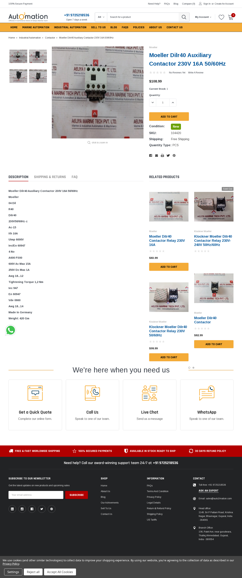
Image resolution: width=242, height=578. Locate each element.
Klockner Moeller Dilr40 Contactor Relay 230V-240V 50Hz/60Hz (213, 241)
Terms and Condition (157, 491)
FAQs (167, 4)
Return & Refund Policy (159, 508)
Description (18, 177)
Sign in (207, 4)
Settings (13, 572)
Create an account (224, 4)
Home (104, 485)
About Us (105, 491)
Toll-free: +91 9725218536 (212, 485)
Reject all (33, 572)
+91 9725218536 (76, 15)
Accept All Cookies (60, 572)
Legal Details (154, 502)
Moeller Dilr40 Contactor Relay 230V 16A (167, 241)
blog (176, 4)
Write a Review (195, 72)
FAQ (75, 177)
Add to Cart (169, 267)
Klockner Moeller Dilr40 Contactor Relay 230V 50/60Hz (168, 331)
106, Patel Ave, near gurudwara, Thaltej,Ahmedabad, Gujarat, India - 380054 (215, 535)
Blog (103, 497)
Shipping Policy (155, 514)
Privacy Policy (154, 497)
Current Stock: (158, 89)
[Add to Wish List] (186, 258)
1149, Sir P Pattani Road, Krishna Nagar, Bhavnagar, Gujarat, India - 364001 (216, 516)
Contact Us (106, 514)
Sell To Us (106, 508)
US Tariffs (152, 519)
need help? (154, 4)
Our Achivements (110, 502)
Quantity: (155, 95)
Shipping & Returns (50, 177)
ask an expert (209, 491)
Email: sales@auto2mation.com (215, 498)
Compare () (188, 3)
